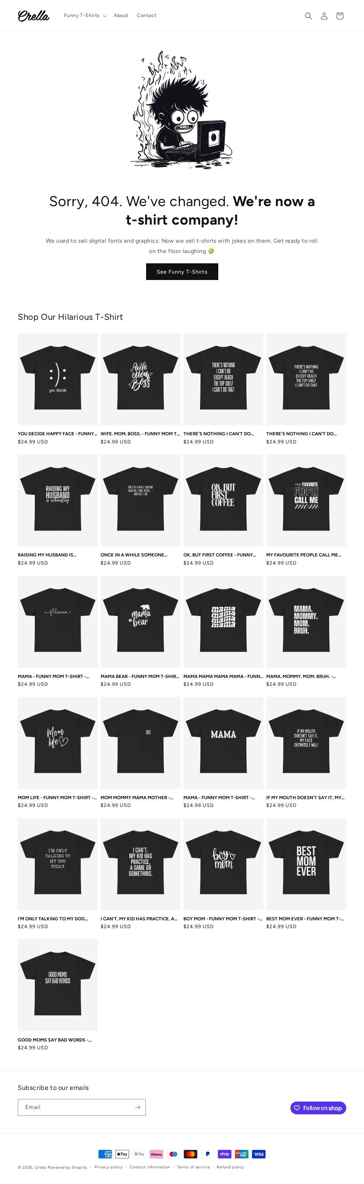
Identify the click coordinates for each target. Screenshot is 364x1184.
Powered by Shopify (68, 1167)
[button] (84, 15)
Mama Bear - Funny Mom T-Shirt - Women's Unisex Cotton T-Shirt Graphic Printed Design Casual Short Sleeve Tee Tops (140, 677)
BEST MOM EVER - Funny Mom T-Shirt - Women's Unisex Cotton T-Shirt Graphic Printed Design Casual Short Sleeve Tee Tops (305, 919)
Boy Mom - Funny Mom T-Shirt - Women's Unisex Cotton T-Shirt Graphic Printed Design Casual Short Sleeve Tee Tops (221, 919)
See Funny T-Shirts (182, 272)
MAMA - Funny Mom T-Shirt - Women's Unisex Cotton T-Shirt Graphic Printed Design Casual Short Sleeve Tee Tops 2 (223, 798)
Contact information (150, 1167)
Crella (40, 1167)
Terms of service (193, 1167)
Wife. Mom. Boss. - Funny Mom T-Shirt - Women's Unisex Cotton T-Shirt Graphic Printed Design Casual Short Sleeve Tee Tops (140, 434)
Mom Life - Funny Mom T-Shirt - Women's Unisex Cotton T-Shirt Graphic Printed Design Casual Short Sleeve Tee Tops (55, 798)
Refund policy (230, 1167)
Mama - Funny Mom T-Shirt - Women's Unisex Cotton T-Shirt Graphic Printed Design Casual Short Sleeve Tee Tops (55, 677)
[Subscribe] (137, 1107)
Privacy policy (109, 1167)
